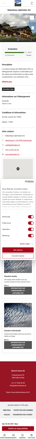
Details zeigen (25, 244)
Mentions (7, 410)
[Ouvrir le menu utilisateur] (4, 3)
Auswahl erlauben (18, 256)
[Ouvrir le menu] (32, 3)
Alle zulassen (18, 250)
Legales (7, 415)
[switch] (31, 223)
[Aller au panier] (28, 3)
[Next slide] (34, 28)
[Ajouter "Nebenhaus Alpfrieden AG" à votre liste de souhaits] (32, 18)
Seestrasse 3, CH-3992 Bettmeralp (18, 140)
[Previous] (4, 10)
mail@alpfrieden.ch (12, 145)
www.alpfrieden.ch (12, 154)
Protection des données (23, 410)
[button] (19, 40)
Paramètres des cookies (22, 414)
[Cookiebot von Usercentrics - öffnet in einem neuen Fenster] (25, 181)
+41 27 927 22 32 (12, 150)
